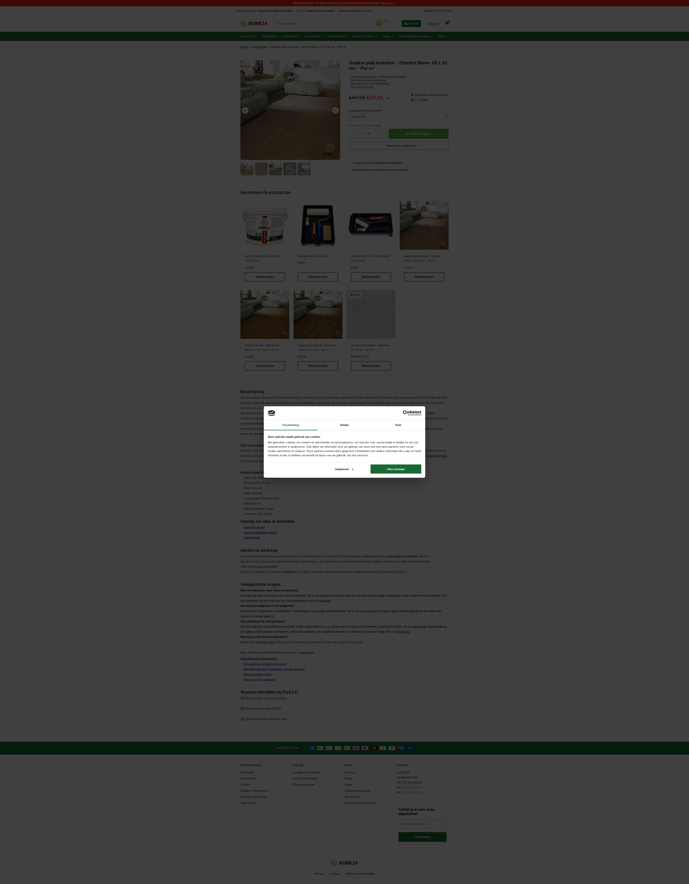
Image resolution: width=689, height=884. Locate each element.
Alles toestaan (396, 468)
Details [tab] (344, 424)
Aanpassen (342, 468)
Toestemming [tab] (290, 424)
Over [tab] (398, 424)
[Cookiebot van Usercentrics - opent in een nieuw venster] (405, 413)
